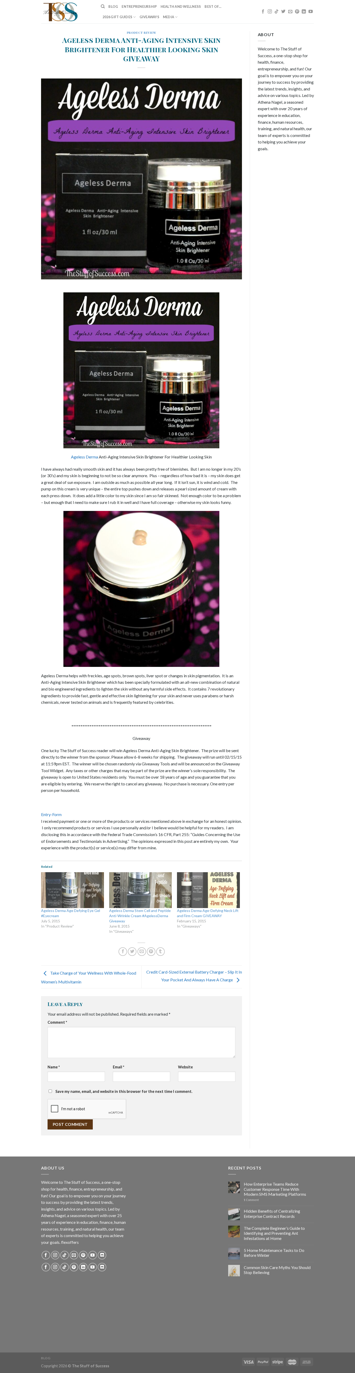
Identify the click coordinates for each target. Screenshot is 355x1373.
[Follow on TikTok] (276, 11)
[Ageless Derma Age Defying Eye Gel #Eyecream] (72, 890)
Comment (57, 1022)
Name (54, 1067)
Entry (46, 814)
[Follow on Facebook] (263, 11)
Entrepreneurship (139, 6)
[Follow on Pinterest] (297, 11)
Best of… (213, 6)
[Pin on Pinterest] (151, 951)
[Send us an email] (290, 11)
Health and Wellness (181, 6)
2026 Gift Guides (117, 17)
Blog (113, 6)
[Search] (103, 6)
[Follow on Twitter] (283, 11)
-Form (56, 814)
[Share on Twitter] (132, 951)
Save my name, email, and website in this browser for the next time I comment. (123, 1091)
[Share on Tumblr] (160, 951)
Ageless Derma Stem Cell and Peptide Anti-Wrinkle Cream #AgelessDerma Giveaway (140, 915)
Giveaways (149, 17)
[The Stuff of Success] (67, 11)
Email (118, 1067)
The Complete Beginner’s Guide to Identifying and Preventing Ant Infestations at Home (274, 1233)
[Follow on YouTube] (310, 11)
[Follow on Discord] (102, 1255)
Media (168, 17)
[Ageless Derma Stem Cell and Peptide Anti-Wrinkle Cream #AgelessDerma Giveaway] (140, 890)
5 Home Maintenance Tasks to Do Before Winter (274, 1253)
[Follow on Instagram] (270, 11)
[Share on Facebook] (123, 951)
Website (185, 1067)
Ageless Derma (84, 456)
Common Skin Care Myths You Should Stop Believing (277, 1270)
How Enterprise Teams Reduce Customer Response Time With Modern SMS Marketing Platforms (275, 1188)
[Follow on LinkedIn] (304, 11)
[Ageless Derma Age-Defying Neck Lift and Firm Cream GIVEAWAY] (208, 890)
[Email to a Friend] (141, 951)
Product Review (141, 33)
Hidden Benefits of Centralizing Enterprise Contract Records (272, 1213)
